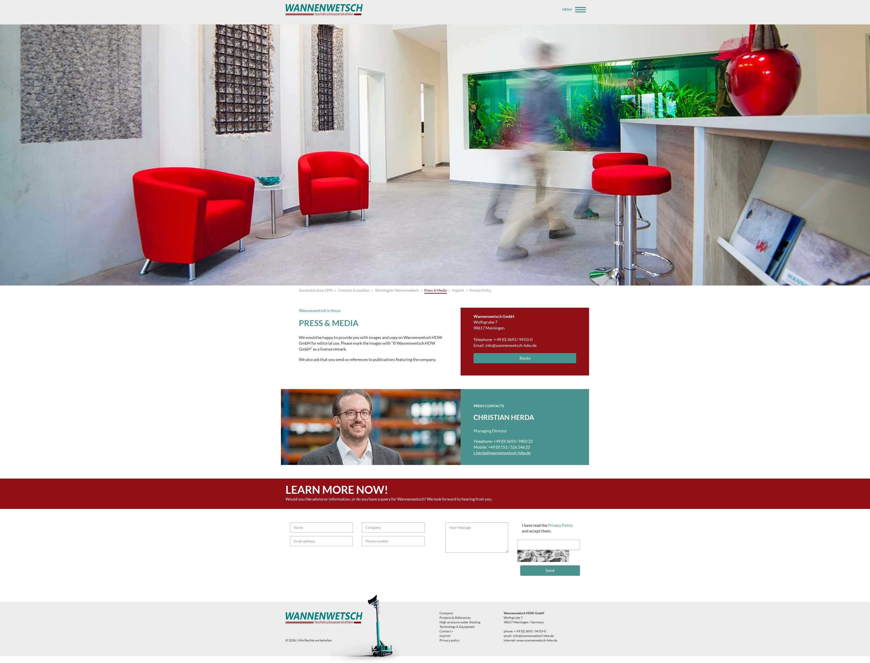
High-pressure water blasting (460, 622)
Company (446, 613)
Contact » (446, 631)
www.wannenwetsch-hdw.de (537, 640)
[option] (435, 427)
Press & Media (435, 290)
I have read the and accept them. (547, 528)
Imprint (458, 290)
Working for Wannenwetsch (397, 290)
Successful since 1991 (316, 290)
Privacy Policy (480, 290)
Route (525, 358)
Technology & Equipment (457, 627)
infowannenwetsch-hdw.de (510, 345)
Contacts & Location (354, 290)
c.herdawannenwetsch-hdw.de (502, 452)
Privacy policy (449, 640)
